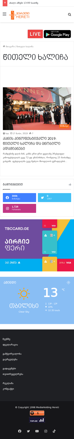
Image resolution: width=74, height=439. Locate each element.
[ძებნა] (69, 16)
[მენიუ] (4, 16)
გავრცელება (10, 359)
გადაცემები (9, 369)
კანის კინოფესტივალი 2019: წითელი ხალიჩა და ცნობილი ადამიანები (31, 143)
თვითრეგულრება (13, 374)
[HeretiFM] (22, 14)
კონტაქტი (8, 389)
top (7, 133)
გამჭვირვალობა (12, 354)
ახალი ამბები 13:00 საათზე (23, 3)
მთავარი (10, 46)
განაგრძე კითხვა (7, 168)
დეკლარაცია (10, 345)
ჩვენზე (6, 339)
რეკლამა (8, 383)
